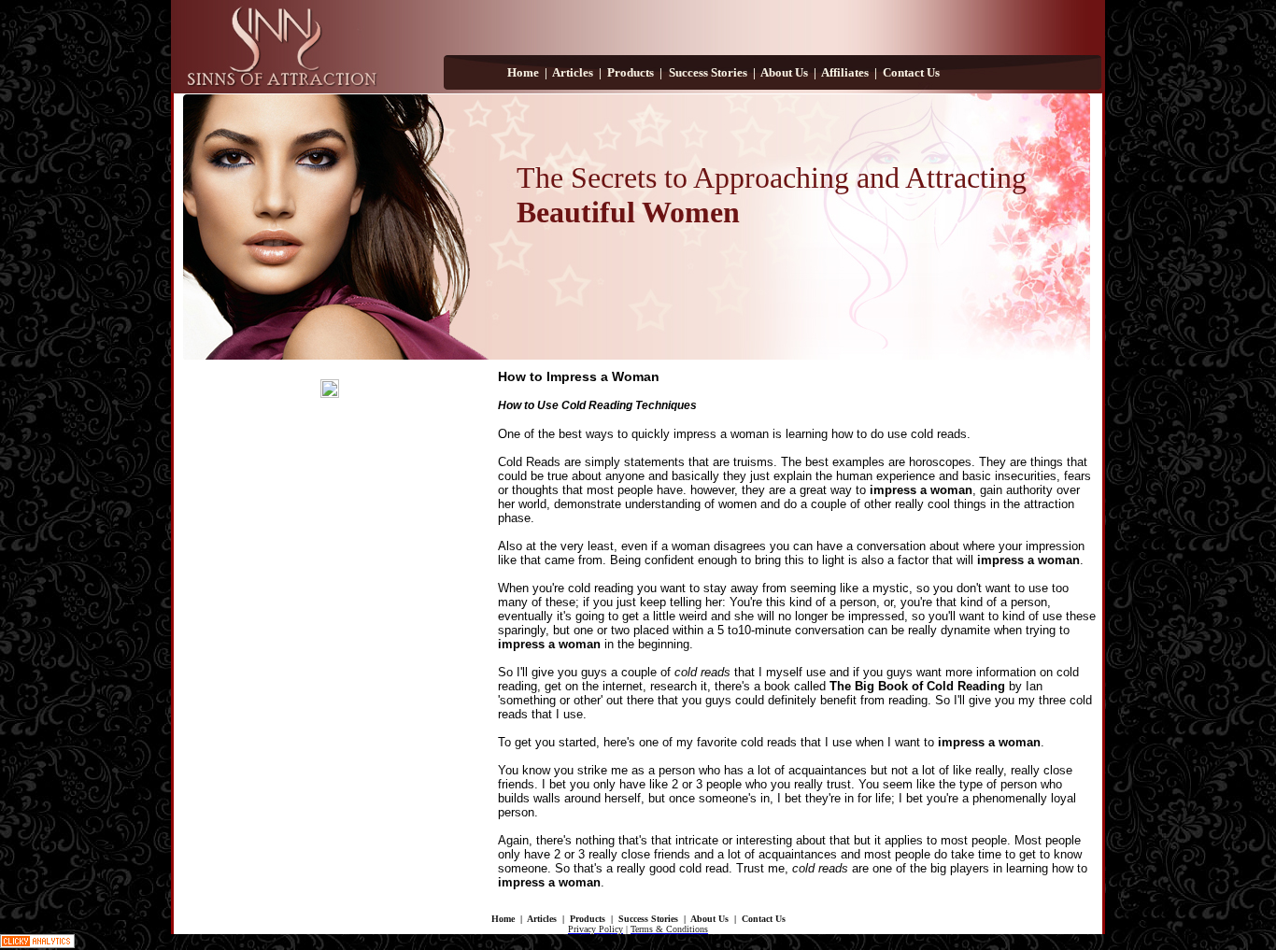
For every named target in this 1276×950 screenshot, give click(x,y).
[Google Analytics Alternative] (37, 945)
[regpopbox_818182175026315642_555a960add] (330, 388)
